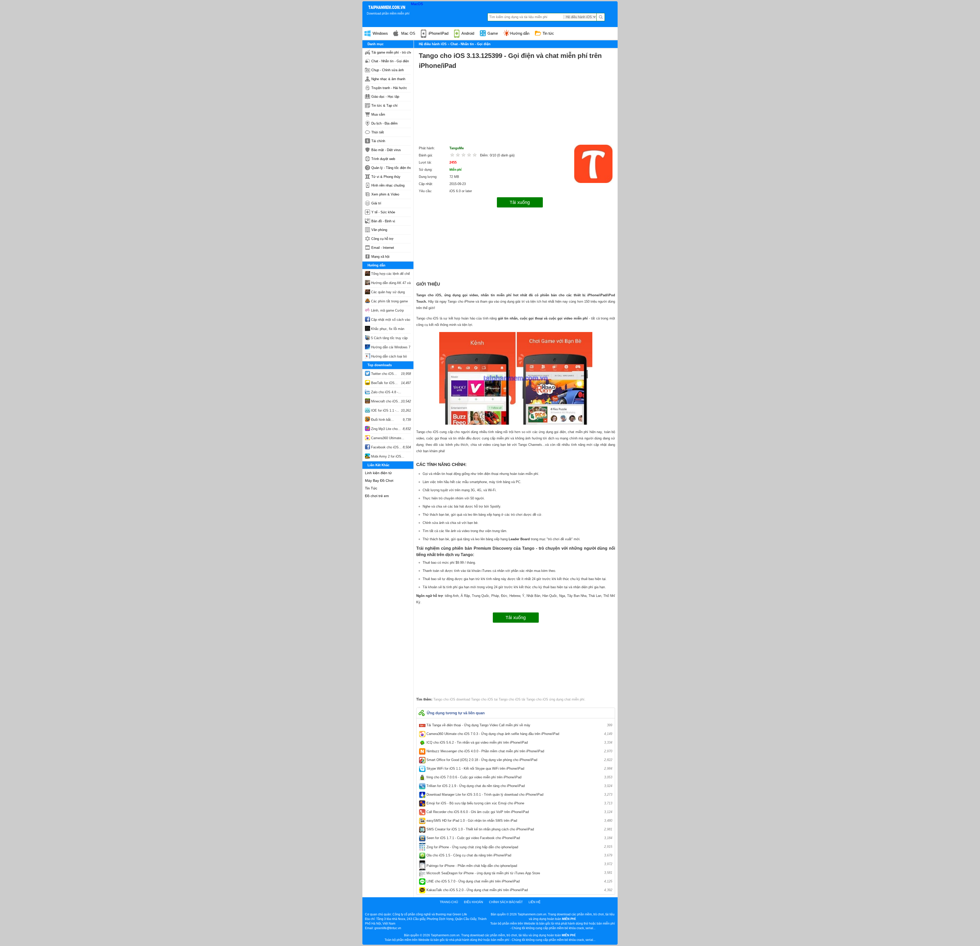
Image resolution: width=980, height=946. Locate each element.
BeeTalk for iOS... (384, 383)
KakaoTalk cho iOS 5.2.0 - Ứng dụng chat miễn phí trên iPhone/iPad (518, 890)
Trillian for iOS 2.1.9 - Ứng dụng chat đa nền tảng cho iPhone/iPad (518, 786)
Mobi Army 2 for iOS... (387, 456)
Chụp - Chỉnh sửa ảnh (387, 70)
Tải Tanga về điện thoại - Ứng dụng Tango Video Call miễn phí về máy (518, 725)
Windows (380, 33)
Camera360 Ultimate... (387, 438)
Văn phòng (379, 230)
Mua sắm (378, 114)
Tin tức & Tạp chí (384, 105)
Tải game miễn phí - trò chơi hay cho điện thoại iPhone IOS (391, 52)
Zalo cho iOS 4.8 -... (385, 392)
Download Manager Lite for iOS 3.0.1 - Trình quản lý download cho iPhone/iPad (518, 794)
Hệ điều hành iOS (433, 44)
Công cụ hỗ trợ (382, 239)
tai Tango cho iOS (507, 699)
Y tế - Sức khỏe (383, 212)
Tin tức (548, 33)
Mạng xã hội (380, 257)
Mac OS (407, 33)
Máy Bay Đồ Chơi (379, 480)
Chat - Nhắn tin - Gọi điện (390, 61)
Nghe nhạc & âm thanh (388, 79)
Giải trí (376, 203)
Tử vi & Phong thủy (385, 177)
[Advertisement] (516, 109)
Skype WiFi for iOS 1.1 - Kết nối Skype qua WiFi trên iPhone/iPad (518, 768)
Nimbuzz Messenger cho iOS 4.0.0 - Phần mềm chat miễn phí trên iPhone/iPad (518, 751)
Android (467, 33)
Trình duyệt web (383, 159)
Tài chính (378, 141)
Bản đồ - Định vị (383, 221)
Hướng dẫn (519, 33)
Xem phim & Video (385, 194)
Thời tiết (377, 132)
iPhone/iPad (437, 33)
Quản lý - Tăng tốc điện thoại (391, 168)
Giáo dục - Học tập (385, 97)
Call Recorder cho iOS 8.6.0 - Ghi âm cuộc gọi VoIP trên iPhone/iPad (518, 812)
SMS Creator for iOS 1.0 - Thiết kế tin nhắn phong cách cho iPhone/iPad (518, 829)
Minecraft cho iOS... (385, 401)
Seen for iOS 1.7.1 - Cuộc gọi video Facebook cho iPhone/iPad (518, 838)
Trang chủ (449, 902)
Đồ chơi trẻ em (377, 496)
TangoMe (456, 148)
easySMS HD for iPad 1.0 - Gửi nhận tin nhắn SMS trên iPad (518, 820)
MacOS (417, 4)
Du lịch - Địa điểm (384, 123)
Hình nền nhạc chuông (388, 185)
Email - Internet (382, 248)
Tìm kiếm (601, 17)
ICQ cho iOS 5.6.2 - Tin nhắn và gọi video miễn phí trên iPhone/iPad (518, 742)
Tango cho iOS (444, 699)
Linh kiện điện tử (378, 473)
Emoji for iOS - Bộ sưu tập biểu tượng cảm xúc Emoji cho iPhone (518, 803)
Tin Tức (371, 488)
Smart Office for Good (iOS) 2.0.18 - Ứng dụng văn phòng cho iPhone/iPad (518, 760)
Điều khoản (473, 902)
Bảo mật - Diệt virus (386, 150)
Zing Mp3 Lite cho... (385, 429)
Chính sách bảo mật (506, 902)
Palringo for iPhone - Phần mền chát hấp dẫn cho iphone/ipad (518, 865)
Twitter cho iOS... (383, 374)
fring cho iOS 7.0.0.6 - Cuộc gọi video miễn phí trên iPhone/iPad (518, 777)
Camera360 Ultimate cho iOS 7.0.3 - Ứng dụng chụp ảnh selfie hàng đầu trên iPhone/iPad (518, 734)
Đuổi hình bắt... (382, 420)
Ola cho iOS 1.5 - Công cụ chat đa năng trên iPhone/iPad (518, 855)
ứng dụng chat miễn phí (566, 699)
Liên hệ (535, 902)
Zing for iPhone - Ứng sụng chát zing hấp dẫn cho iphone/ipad (518, 847)
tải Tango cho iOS (534, 699)
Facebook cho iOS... (386, 447)
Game (492, 33)
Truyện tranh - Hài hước (389, 88)
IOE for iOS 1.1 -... (384, 410)
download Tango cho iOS (474, 699)
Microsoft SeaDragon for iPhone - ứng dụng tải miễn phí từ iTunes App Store (518, 873)
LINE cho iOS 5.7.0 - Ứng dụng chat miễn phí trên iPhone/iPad (518, 881)
